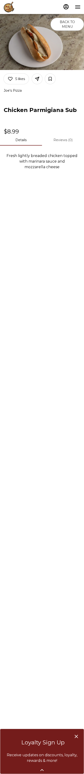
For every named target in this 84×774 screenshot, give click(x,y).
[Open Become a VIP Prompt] (42, 770)
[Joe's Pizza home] (25, 7)
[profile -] (66, 7)
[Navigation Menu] (78, 7)
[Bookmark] (50, 79)
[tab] (21, 140)
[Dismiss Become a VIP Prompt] (76, 736)
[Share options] (37, 79)
